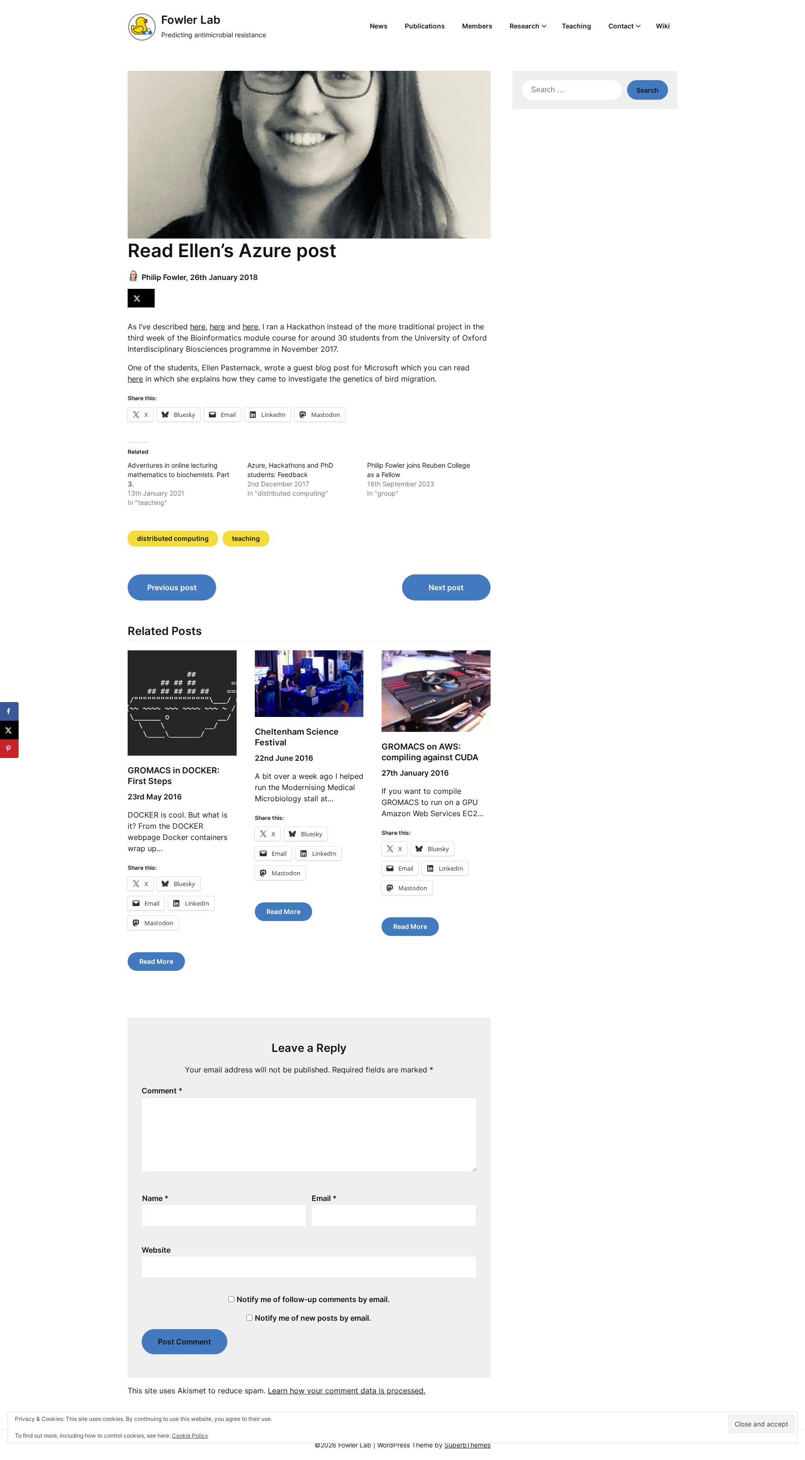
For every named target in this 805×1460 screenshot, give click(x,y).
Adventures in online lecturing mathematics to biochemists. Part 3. (178, 474)
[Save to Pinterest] (9, 748)
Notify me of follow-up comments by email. (313, 1299)
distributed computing (173, 538)
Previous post (172, 587)
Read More (156, 961)
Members (477, 26)
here (197, 326)
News (379, 26)
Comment (162, 1090)
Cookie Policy (190, 1435)
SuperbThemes (467, 1445)
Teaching (576, 26)
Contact (621, 26)
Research (524, 26)
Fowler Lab (190, 20)
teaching (246, 538)
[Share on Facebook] (9, 711)
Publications (425, 26)
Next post (446, 587)
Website (156, 1250)
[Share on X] (141, 298)
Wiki (663, 26)
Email (324, 1198)
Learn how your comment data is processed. (346, 1390)
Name (155, 1198)
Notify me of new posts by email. (313, 1318)
